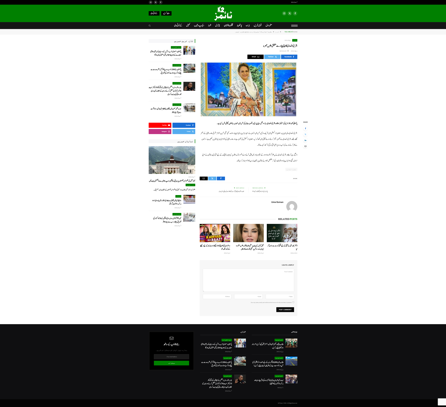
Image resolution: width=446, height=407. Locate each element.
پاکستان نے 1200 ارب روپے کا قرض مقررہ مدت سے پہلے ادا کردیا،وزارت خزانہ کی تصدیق (166, 71)
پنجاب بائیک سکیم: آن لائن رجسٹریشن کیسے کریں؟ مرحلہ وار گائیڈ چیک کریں (267, 346)
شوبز (209, 25)
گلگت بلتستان (228, 25)
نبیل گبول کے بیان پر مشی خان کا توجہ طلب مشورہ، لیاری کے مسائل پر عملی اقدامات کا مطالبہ (250, 247)
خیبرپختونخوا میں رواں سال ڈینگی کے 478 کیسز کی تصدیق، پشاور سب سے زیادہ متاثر (167, 220)
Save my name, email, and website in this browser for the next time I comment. (271, 302)
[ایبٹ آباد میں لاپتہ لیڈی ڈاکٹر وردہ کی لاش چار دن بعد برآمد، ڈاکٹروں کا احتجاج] (291, 379)
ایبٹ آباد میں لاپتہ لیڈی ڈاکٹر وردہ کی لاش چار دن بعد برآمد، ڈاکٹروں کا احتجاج (268, 382)
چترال (217, 25)
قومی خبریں (258, 25)
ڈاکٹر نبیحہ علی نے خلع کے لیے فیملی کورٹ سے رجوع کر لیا (282, 247)
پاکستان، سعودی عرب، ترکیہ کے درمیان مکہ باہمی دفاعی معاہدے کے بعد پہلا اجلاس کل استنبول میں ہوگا (165, 53)
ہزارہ (248, 25)
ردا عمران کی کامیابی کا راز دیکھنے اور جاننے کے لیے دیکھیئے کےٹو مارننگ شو (215, 247)
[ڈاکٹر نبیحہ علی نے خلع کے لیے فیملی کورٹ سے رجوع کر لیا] (282, 233)
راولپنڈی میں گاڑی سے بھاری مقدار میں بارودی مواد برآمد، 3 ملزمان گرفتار (166, 202)
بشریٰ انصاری (291, 169)
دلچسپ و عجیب (199, 25)
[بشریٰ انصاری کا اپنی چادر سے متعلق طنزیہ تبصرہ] (248, 89)
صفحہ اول (269, 25)
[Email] (305, 146)
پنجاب (178, 196)
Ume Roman (277, 202)
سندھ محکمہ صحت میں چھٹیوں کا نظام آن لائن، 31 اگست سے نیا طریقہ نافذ (166, 110)
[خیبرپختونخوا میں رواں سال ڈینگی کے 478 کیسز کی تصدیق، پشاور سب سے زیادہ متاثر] (189, 217)
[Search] (150, 25)
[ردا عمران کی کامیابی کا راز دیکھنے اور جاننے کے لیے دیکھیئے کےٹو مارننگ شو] (215, 233)
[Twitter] (305, 134)
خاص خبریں (176, 65)
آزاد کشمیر (190, 185)
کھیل (188, 25)
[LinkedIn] (305, 140)
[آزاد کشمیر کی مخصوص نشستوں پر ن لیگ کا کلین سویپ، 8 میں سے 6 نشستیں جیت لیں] (172, 160)
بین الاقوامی (176, 47)
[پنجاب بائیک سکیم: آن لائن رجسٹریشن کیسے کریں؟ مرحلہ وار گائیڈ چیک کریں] (291, 343)
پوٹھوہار (239, 25)
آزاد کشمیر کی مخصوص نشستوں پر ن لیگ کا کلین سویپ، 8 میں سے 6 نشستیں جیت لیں (172, 181)
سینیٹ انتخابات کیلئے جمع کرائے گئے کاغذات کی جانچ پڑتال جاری (231, 191)
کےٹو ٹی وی (154, 13)
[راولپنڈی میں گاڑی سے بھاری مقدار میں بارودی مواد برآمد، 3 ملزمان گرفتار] (189, 199)
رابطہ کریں (166, 13)
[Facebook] (305, 128)
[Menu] (294, 25)
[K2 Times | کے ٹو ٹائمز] (223, 13)
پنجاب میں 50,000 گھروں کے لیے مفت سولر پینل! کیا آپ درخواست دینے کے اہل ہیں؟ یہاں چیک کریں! (268, 364)
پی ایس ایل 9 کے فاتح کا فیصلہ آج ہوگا (260, 191)
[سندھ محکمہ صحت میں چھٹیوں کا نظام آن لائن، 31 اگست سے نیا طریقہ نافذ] (189, 107)
